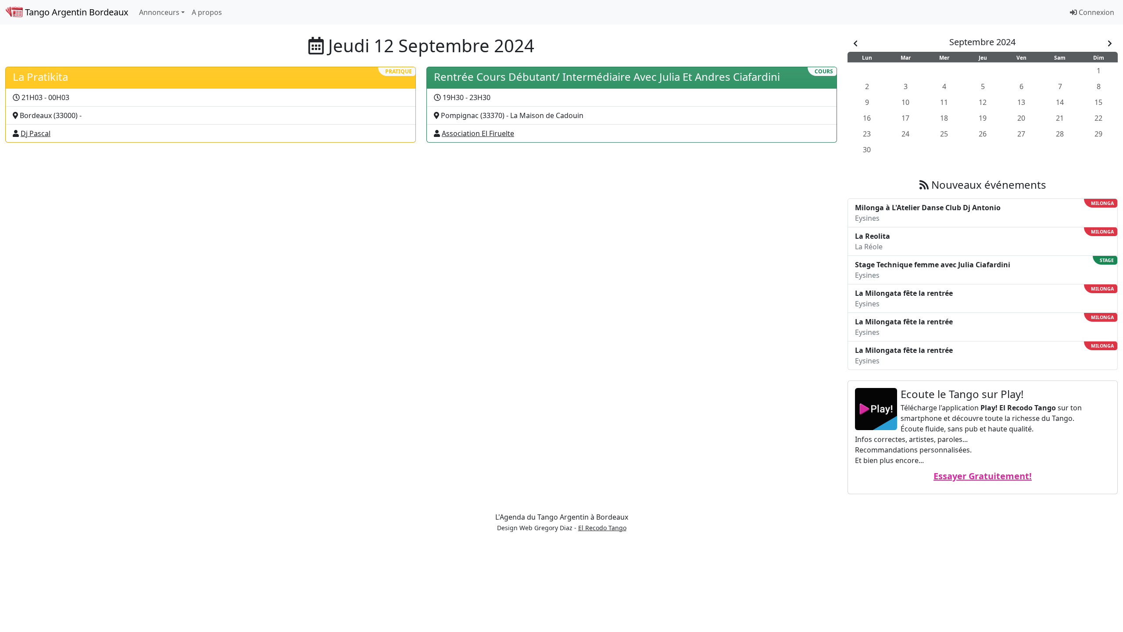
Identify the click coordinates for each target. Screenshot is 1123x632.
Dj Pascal (35, 133)
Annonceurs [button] (159, 12)
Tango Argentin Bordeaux (76, 12)
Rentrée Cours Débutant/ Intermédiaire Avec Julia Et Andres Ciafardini (607, 76)
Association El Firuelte (478, 133)
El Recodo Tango (602, 528)
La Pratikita (40, 76)
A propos (207, 12)
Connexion (1095, 12)
